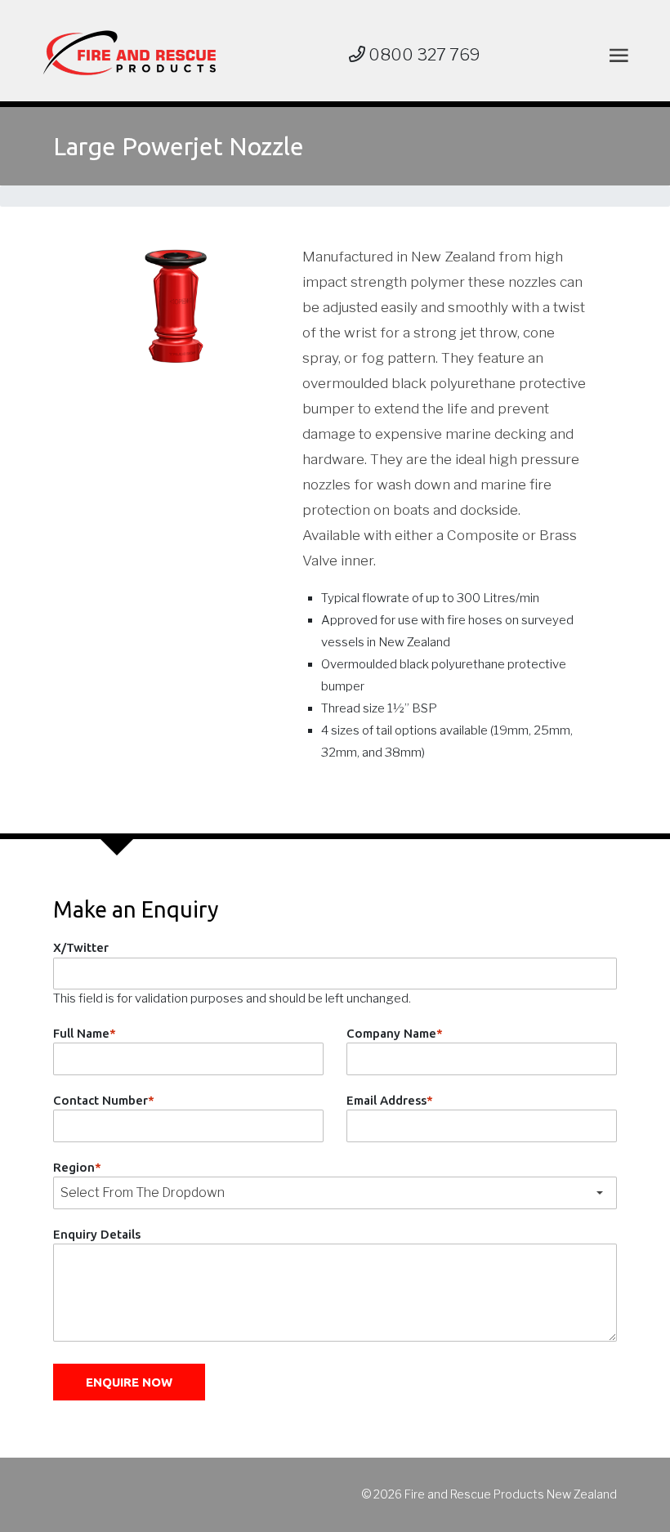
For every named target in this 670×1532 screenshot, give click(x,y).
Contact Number (103, 1100)
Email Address (389, 1100)
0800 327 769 (422, 55)
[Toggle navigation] (615, 55)
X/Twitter (81, 947)
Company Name (394, 1033)
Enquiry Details (97, 1234)
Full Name (84, 1033)
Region (77, 1167)
